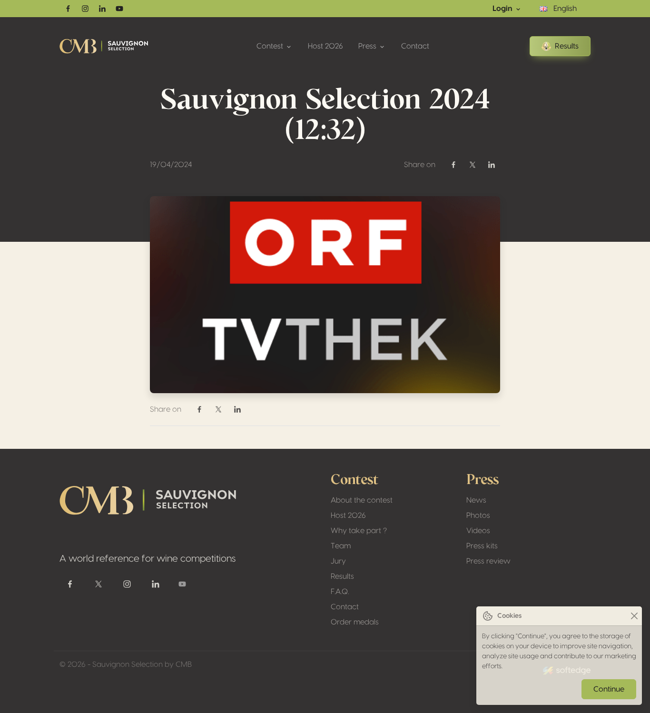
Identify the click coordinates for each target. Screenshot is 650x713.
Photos (478, 515)
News (476, 500)
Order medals (355, 622)
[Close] (634, 616)
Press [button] (368, 46)
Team (341, 546)
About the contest (362, 500)
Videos (478, 531)
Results (567, 46)
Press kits (482, 546)
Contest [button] (270, 46)
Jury (338, 561)
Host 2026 (325, 46)
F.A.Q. (340, 591)
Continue (608, 689)
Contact (415, 46)
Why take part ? (359, 531)
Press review (488, 561)
